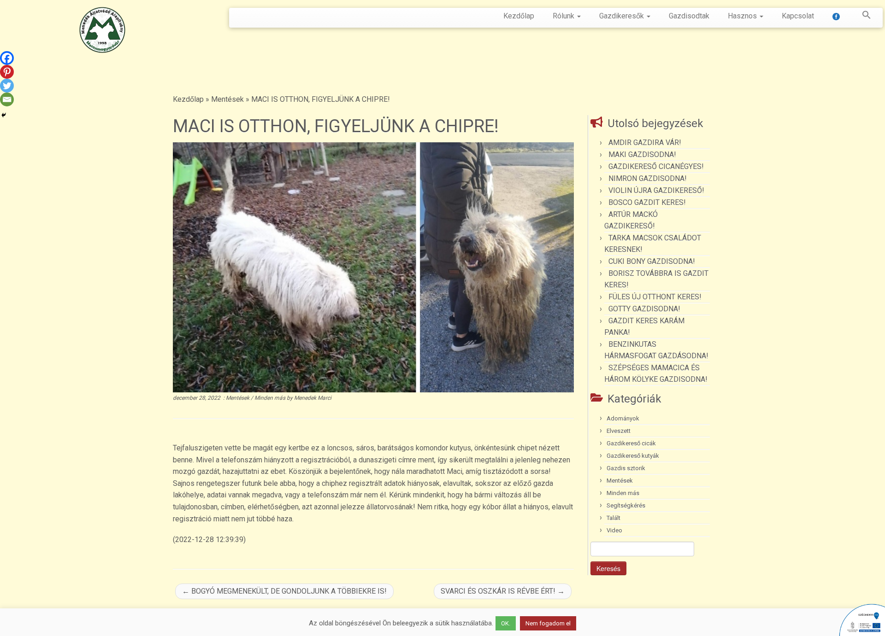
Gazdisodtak (689, 16)
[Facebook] (7, 58)
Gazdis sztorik (626, 468)
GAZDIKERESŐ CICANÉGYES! (656, 166)
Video (614, 530)
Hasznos (743, 16)
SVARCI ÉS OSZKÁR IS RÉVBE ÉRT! (503, 591)
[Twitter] (7, 86)
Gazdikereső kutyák (633, 455)
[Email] (7, 99)
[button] (862, 16)
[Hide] (3, 115)
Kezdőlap (518, 16)
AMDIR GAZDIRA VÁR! (644, 142)
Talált (613, 517)
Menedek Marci (312, 398)
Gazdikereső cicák (631, 443)
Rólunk (564, 16)
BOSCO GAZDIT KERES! (647, 202)
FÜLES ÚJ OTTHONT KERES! (655, 296)
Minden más (270, 398)
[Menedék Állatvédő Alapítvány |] (102, 30)
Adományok (623, 418)
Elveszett (619, 430)
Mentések (227, 99)
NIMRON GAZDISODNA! (647, 178)
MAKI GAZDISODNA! (642, 154)
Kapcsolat (798, 16)
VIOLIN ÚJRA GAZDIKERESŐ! (656, 190)
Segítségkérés (626, 505)
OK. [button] (505, 623)
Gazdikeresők (622, 16)
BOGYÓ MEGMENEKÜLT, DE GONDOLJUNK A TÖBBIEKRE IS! (284, 591)
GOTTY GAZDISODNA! (644, 308)
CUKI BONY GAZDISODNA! (651, 261)
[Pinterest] (7, 72)
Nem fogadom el (548, 623)
